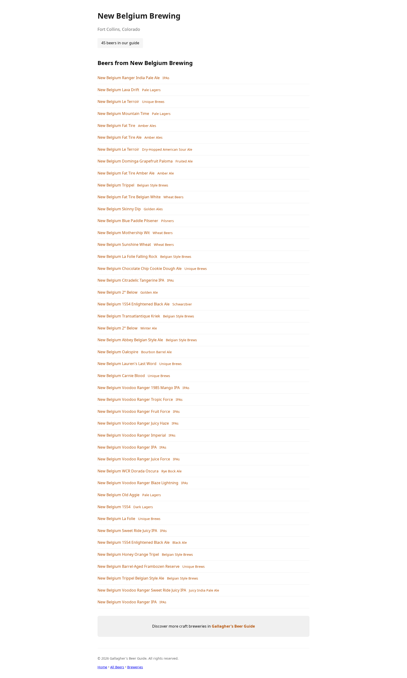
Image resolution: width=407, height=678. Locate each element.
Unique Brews (153, 101)
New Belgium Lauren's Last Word (127, 363)
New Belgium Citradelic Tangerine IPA (131, 280)
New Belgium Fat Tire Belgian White (129, 196)
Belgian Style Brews (152, 185)
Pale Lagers (151, 90)
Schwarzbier (182, 304)
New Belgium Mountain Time (123, 113)
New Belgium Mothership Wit (124, 232)
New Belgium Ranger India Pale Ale (129, 77)
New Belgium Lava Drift (118, 89)
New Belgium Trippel (116, 185)
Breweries (135, 667)
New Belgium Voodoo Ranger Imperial (132, 435)
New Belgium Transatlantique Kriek (129, 316)
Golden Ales (153, 209)
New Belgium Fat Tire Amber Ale (126, 173)
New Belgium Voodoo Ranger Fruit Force (134, 411)
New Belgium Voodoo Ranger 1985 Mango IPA (139, 387)
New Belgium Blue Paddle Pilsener (128, 220)
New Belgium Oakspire (118, 351)
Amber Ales (147, 125)
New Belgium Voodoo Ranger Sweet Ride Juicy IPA (142, 590)
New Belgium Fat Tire (116, 125)
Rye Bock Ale (171, 471)
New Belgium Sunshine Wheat (124, 244)
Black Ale (179, 542)
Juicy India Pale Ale (204, 590)
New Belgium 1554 (114, 506)
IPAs (166, 78)
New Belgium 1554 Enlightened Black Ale (134, 304)
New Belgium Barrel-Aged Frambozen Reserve (138, 566)
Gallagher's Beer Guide (233, 626)
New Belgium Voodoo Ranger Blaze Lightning (138, 482)
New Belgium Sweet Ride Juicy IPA (127, 530)
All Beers (117, 667)
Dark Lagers (143, 507)
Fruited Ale (184, 161)
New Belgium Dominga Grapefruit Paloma (135, 161)
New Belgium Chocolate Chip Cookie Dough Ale (140, 268)
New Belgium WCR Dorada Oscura (128, 471)
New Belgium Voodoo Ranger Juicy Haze (133, 423)
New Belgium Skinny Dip (119, 208)
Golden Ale (149, 292)
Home (102, 667)
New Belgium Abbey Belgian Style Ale (130, 339)
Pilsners (167, 221)
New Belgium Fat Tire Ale (120, 137)
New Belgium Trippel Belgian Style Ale (131, 578)
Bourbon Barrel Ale (156, 352)
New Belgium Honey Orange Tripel (128, 554)
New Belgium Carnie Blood (121, 375)
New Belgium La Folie (116, 518)
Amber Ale (165, 173)
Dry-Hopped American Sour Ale (167, 149)
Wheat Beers (173, 197)
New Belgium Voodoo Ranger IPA (127, 447)
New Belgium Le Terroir (118, 101)
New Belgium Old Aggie (118, 494)
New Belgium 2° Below (118, 292)
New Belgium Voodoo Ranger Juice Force (134, 459)
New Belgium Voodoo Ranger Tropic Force (135, 399)
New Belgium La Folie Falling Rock (127, 256)
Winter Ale (148, 328)
